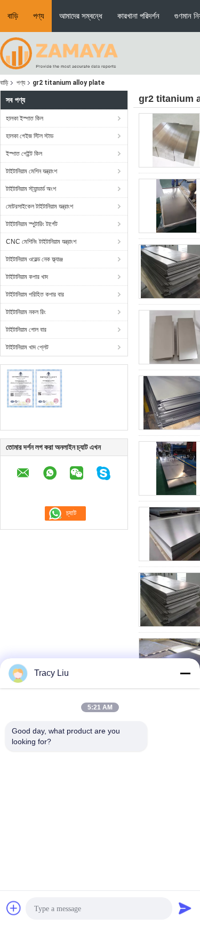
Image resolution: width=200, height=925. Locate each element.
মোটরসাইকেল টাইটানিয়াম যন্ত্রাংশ (39, 206)
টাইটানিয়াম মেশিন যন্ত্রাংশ (31, 171)
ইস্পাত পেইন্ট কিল (24, 153)
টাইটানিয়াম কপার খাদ (27, 277)
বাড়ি (12, 15)
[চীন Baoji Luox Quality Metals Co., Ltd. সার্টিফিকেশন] (35, 388)
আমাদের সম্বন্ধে (80, 15)
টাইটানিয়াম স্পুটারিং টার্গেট (32, 224)
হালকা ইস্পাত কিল (24, 118)
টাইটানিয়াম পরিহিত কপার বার (35, 294)
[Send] (185, 908)
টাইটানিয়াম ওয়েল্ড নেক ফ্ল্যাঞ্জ (34, 259)
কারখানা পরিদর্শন (138, 15)
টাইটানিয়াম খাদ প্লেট (27, 347)
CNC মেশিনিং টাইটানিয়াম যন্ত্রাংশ (41, 241)
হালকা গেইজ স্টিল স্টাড (29, 136)
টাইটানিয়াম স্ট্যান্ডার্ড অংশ (31, 189)
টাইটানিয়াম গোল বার (26, 329)
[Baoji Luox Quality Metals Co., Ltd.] (59, 53)
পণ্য (38, 15)
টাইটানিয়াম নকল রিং (26, 312)
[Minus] (185, 673)
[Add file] (13, 908)
